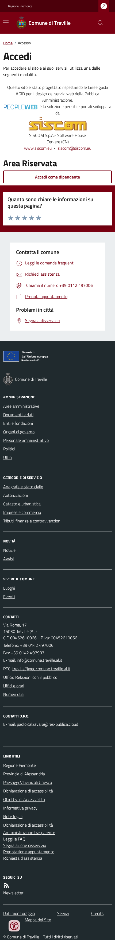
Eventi (9, 596)
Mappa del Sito (38, 920)
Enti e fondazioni (18, 423)
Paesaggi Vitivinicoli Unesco (27, 782)
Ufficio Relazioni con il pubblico (30, 677)
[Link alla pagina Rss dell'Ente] (6, 885)
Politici (9, 449)
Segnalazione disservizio (24, 845)
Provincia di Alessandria (24, 774)
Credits (97, 913)
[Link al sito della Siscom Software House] (57, 124)
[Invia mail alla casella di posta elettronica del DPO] (47, 724)
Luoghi (9, 588)
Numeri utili (13, 694)
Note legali (12, 816)
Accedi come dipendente (57, 177)
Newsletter (13, 893)
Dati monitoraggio (19, 913)
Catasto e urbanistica (22, 504)
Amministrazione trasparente (29, 832)
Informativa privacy (20, 808)
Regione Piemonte (20, 6)
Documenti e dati (18, 414)
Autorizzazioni (15, 495)
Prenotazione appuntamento (28, 851)
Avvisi (8, 559)
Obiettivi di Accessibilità (24, 799)
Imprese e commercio (22, 512)
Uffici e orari (13, 686)
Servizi (63, 913)
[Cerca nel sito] (98, 23)
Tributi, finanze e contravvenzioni (32, 521)
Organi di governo (18, 432)
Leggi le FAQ (14, 839)
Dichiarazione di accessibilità (28, 791)
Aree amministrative (21, 406)
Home (8, 43)
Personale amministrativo (26, 440)
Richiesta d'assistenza (22, 858)
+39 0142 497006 (36, 645)
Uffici (7, 457)
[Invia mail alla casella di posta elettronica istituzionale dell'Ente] (39, 660)
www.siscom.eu (38, 148)
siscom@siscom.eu (74, 148)
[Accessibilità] (14, 926)
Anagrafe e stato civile (23, 486)
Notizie (9, 550)
